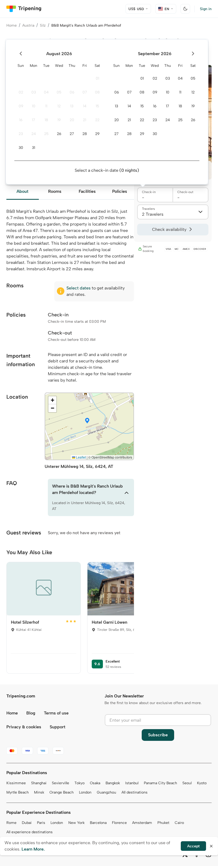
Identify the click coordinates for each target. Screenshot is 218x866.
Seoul (187, 783)
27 (72, 134)
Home (11, 25)
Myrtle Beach (17, 792)
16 (20, 120)
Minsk (39, 792)
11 (46, 106)
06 (72, 92)
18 (46, 120)
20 (72, 120)
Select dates (78, 288)
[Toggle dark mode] (185, 9)
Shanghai (39, 783)
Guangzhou (106, 792)
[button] (87, 421)
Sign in (206, 9)
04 (46, 92)
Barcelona (98, 822)
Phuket (163, 822)
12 (59, 106)
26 (59, 134)
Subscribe (158, 734)
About (22, 191)
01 (97, 78)
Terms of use (56, 713)
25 (46, 134)
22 (97, 120)
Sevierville (60, 783)
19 (59, 120)
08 (97, 92)
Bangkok (113, 783)
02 (21, 92)
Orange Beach (61, 792)
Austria (28, 25)
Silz (43, 25)
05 (59, 92)
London (85, 792)
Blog (30, 713)
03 (33, 92)
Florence (119, 822)
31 (33, 147)
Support (57, 726)
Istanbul (132, 783)
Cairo (179, 822)
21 (84, 120)
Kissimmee (16, 783)
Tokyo (79, 783)
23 (21, 134)
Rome (11, 822)
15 (97, 106)
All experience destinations (29, 832)
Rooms (54, 191)
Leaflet (80, 457)
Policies (119, 191)
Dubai (27, 822)
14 (84, 106)
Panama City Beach (160, 783)
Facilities (87, 191)
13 (71, 106)
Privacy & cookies (23, 726)
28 (84, 134)
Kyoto (202, 783)
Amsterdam (142, 822)
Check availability (169, 229)
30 (21, 147)
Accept (193, 846)
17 (33, 120)
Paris (41, 822)
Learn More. (33, 849)
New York (76, 822)
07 (84, 92)
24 (33, 134)
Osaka (95, 783)
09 (21, 106)
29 (97, 134)
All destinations (134, 792)
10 (33, 106)
